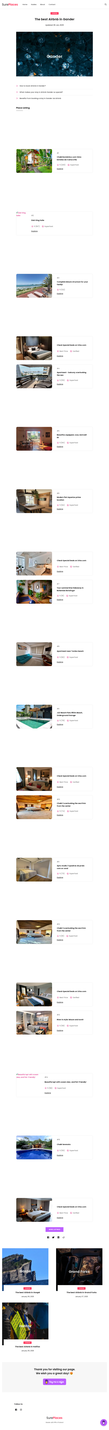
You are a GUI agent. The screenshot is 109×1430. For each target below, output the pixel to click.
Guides (34, 4)
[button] (54, 85)
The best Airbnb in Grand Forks (82, 1292)
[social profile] (16, 1409)
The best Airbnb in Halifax (27, 1346)
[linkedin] (58, 1237)
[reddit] (63, 1237)
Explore (60, 169)
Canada (54, 13)
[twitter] (53, 1237)
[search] (105, 4)
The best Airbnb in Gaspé (27, 1292)
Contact (52, 4)
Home (25, 4)
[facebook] (48, 1237)
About (42, 4)
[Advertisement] (54, 130)
